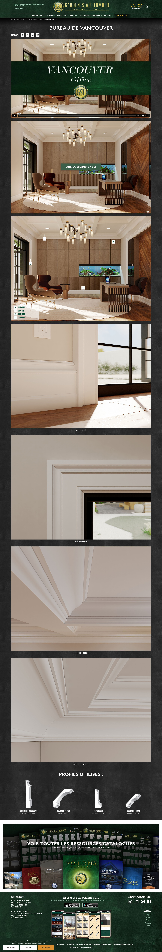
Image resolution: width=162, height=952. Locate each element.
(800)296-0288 (22, 916)
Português (148, 923)
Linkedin (136, 901)
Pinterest (143, 901)
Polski (149, 925)
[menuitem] (137, 6)
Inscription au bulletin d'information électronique (29, 5)
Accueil (13, 20)
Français (148, 920)
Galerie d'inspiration (22, 20)
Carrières (19, 9)
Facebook (149, 901)
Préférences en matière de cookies (123, 944)
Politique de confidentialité (83, 944)
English (149, 914)
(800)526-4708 (22, 905)
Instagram (130, 901)
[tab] (43, 16)
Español (148, 917)
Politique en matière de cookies (102, 944)
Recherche (146, 6)
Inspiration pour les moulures (37, 20)
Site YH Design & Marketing (81, 947)
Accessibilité (70, 944)
